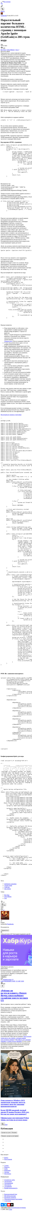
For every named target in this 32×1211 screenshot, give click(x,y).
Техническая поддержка (18, 1207)
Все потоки (7, 1)
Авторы (6, 1172)
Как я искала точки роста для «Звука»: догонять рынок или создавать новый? (16, 1038)
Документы (7, 1185)
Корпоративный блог (10, 1194)
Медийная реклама (10, 1196)
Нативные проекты (10, 1197)
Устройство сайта (9, 1180)
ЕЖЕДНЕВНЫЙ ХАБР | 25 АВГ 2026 (12, 981)
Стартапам (7, 1201)
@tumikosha (10, 924)
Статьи (6, 1165)
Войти (6, 1157)
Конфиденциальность (10, 1188)
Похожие (14, 1132)
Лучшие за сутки (5, 1132)
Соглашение (8, 1186)
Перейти (3, 977)
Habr (10, 1209)
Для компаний (8, 1183)
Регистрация (8, 1159)
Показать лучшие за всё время (9, 1136)
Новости (7, 1167)
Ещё (6, 1124)
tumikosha (3, 15)
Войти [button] (3, 11)
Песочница (7, 1173)
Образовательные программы (13, 1199)
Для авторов (8, 1181)
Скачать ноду (8, 341)
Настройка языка (5, 1207)
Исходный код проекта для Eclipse (11, 414)
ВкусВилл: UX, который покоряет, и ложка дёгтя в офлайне (16, 1040)
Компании (7, 1170)
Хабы (6, 1169)
